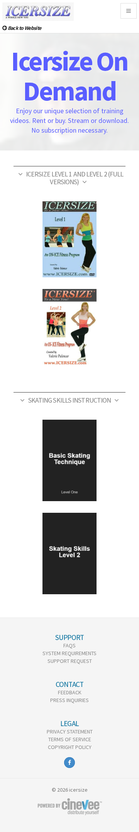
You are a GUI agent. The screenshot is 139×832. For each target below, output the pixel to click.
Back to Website (24, 27)
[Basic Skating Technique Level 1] (69, 460)
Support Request (69, 660)
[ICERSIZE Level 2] (69, 327)
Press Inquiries (69, 700)
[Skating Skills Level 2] (69, 553)
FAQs (69, 645)
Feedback (69, 692)
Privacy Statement (70, 731)
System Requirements (69, 653)
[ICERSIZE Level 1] (69, 239)
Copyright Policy (70, 747)
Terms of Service (69, 739)
